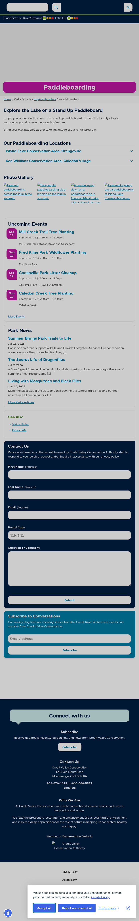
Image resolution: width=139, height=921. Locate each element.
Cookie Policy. (100, 897)
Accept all (44, 908)
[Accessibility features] (8, 913)
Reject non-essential (77, 908)
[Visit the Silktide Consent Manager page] (128, 908)
